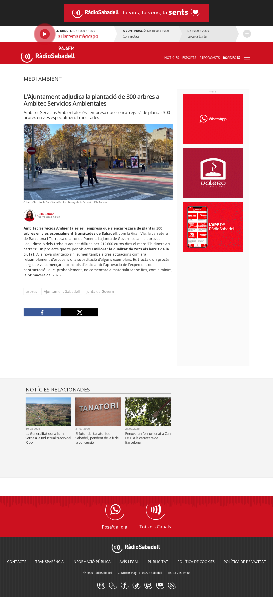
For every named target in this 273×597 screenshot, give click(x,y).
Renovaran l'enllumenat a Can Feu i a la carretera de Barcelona (147, 438)
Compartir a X (79, 312)
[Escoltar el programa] (67, 34)
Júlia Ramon (46, 214)
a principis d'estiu (78, 264)
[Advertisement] (213, 281)
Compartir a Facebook (42, 312)
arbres (31, 291)
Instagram (101, 585)
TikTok (136, 585)
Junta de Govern (100, 291)
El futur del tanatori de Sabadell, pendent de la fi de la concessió (97, 438)
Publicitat (158, 561)
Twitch (148, 585)
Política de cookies (196, 561)
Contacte (16, 561)
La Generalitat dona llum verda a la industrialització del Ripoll (48, 438)
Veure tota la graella (247, 34)
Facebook (124, 585)
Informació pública (92, 561)
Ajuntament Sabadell (62, 291)
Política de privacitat (245, 561)
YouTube (160, 585)
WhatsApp (171, 585)
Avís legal (129, 561)
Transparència (49, 561)
